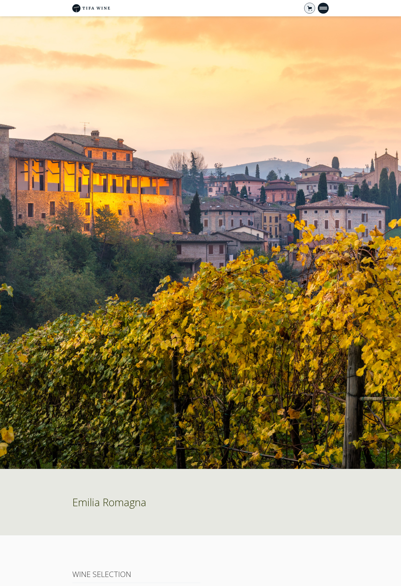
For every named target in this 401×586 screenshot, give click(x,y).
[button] (309, 8)
